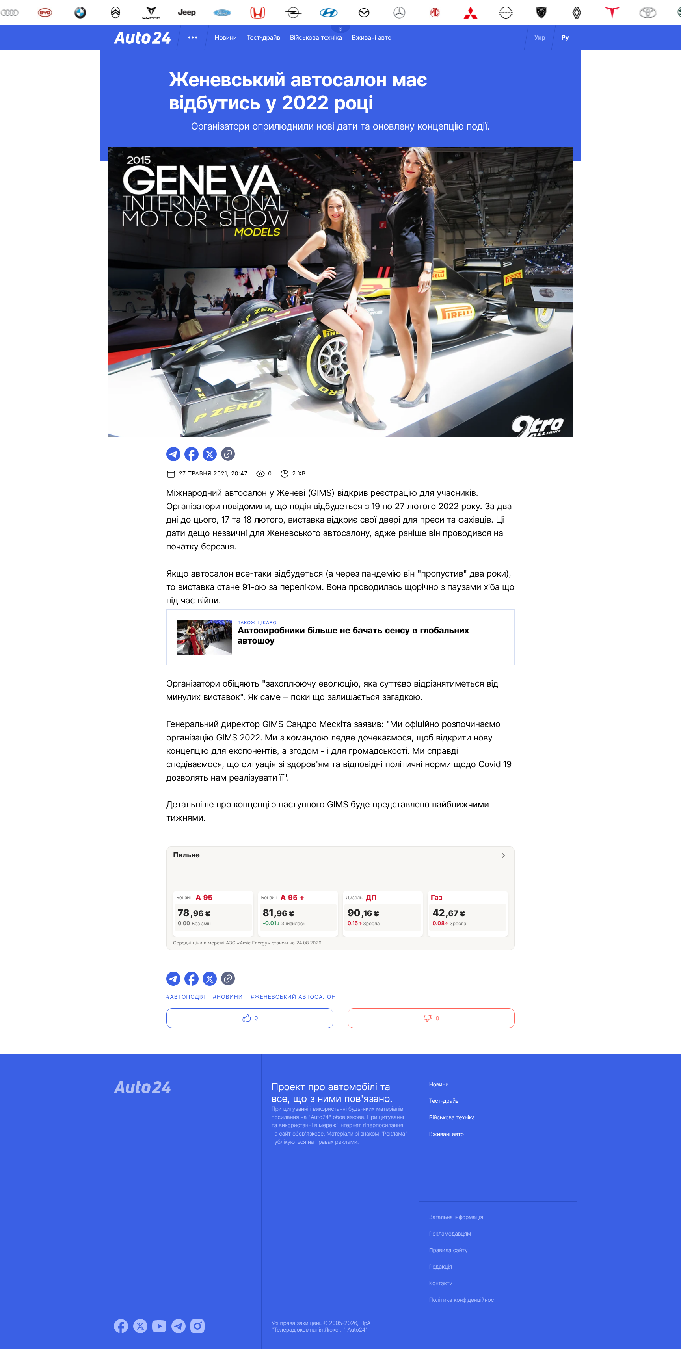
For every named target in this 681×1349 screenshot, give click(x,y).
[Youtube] (159, 1326)
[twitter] (210, 454)
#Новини (228, 997)
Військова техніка (316, 37)
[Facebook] (121, 1326)
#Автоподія (185, 997)
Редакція (440, 1267)
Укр (539, 37)
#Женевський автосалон (293, 997)
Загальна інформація (456, 1217)
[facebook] (191, 454)
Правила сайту (448, 1250)
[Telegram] (178, 1326)
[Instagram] (197, 1326)
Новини (226, 37)
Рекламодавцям (450, 1233)
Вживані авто (371, 37)
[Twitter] (140, 1326)
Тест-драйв (263, 37)
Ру (565, 37)
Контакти (441, 1283)
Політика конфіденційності (463, 1300)
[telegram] (173, 454)
